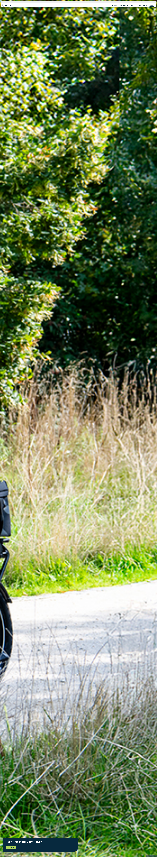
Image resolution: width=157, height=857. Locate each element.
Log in (152, 5)
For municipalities (124, 5)
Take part (10, 847)
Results (132, 5)
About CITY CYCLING (142, 5)
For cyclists (114, 5)
